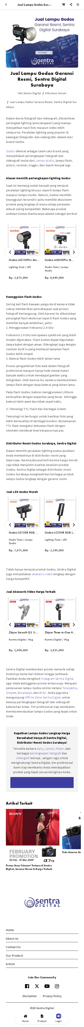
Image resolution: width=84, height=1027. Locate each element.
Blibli (42, 693)
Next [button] (74, 252)
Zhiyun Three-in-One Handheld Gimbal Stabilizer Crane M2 (60, 632)
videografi (23, 758)
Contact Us (13, 947)
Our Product (14, 955)
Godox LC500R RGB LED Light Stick (60, 533)
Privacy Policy (52, 996)
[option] (24, 252)
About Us (12, 938)
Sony (40, 748)
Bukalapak (25, 693)
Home (10, 930)
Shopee (11, 693)
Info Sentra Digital (29, 93)
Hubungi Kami (42, 782)
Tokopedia (70, 688)
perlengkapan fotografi (45, 753)
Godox (10, 151)
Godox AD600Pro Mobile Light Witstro (60, 260)
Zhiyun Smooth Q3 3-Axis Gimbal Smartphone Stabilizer (24, 632)
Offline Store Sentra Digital (43, 697)
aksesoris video (42, 574)
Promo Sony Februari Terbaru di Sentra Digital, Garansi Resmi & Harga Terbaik (29, 867)
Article (10, 964)
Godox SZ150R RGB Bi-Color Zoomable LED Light (24, 533)
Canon (49, 748)
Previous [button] (10, 252)
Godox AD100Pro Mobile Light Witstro (24, 260)
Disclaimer (29, 996)
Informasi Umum (55, 93)
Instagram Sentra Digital (57, 678)
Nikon (60, 748)
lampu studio (45, 160)
